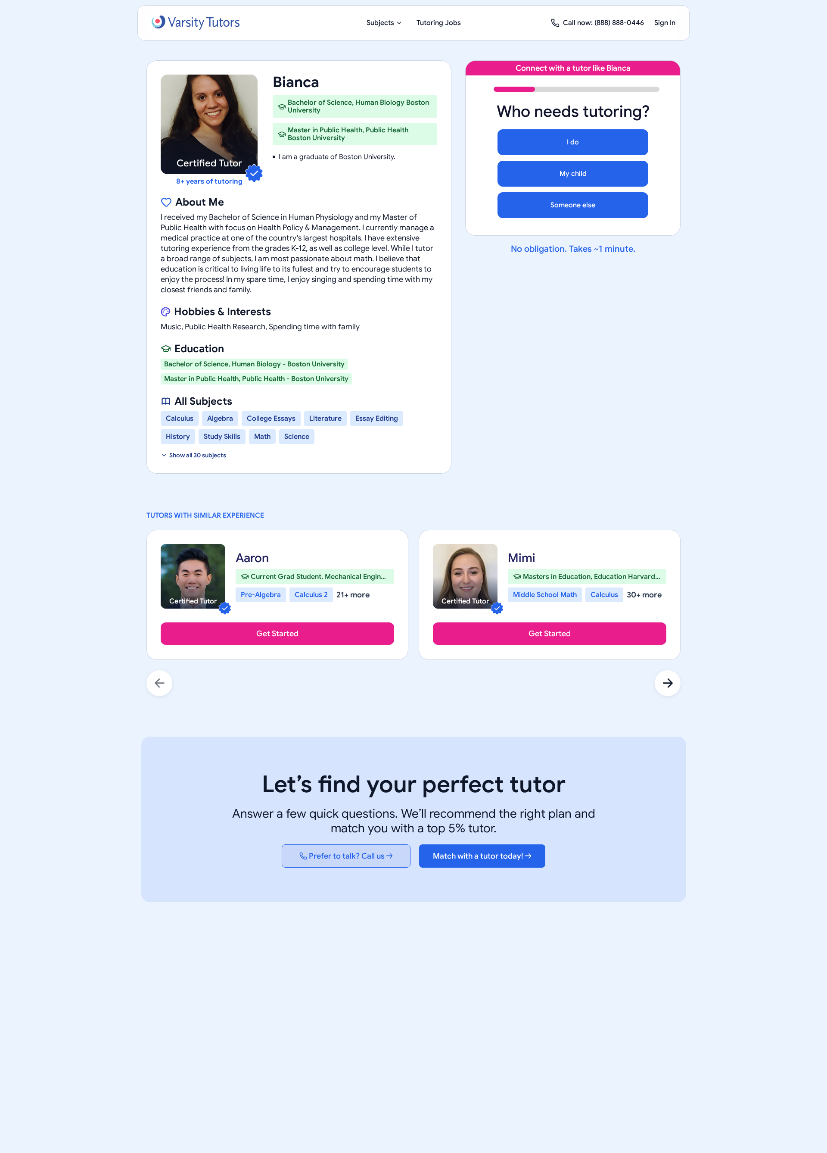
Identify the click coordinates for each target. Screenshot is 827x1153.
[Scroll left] (159, 683)
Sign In (664, 23)
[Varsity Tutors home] (195, 23)
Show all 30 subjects (197, 455)
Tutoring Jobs (439, 23)
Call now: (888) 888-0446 (603, 23)
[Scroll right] (668, 683)
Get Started (277, 633)
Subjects (380, 23)
